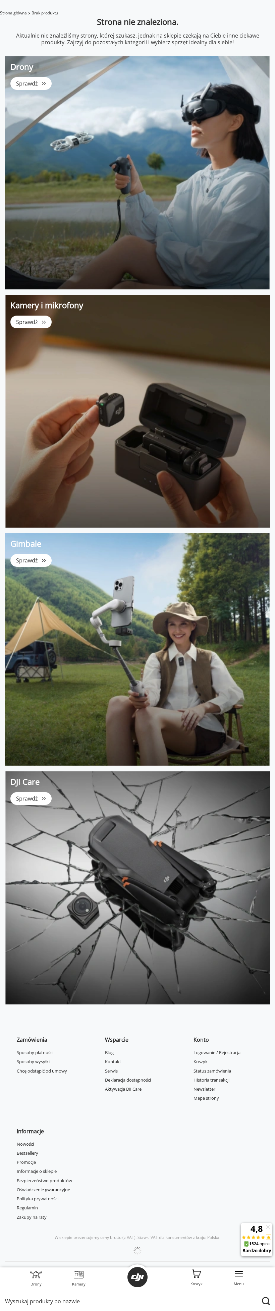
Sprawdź (27, 83)
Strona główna (13, 13)
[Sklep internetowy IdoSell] (137, 1251)
